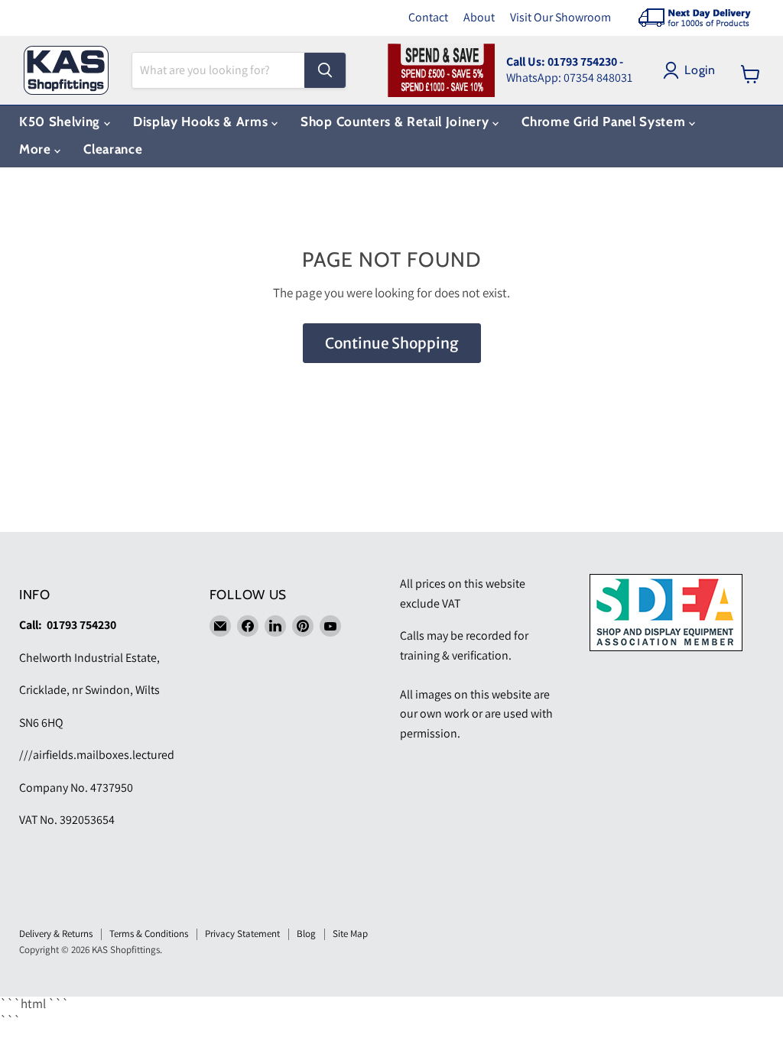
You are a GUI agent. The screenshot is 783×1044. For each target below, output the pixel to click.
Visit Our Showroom (560, 17)
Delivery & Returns (56, 933)
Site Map (350, 933)
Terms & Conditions (148, 933)
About (479, 17)
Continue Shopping (392, 343)
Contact (428, 17)
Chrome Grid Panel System (605, 121)
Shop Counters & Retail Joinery (396, 121)
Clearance (112, 149)
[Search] (325, 70)
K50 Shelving (61, 121)
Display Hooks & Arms (202, 121)
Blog (306, 933)
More (36, 149)
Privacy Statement (242, 933)
